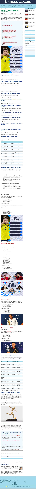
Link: (1, 455)
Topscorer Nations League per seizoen (8, 38)
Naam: (25, 44)
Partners (25, 482)
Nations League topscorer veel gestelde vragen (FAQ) (10, 42)
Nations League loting (14, 483)
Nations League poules (14, 484)
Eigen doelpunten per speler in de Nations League (9, 30)
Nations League (9, 331)
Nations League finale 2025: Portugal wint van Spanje (31, 14)
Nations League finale (14, 481)
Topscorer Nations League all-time (7, 37)
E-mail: (25, 46)
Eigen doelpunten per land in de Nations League (9, 31)
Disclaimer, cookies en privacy (26, 486)
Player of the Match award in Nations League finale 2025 (31, 18)
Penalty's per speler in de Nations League (8, 32)
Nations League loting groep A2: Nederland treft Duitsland (31, 10)
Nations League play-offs (15, 480)
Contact (25, 480)
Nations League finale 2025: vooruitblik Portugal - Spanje (31, 26)
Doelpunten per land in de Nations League (8, 26)
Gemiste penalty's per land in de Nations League (9, 36)
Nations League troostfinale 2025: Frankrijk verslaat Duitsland (31, 22)
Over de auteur (5, 44)
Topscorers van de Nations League (7, 25)
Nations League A (14, 482)
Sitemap (25, 481)
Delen (4, 43)
